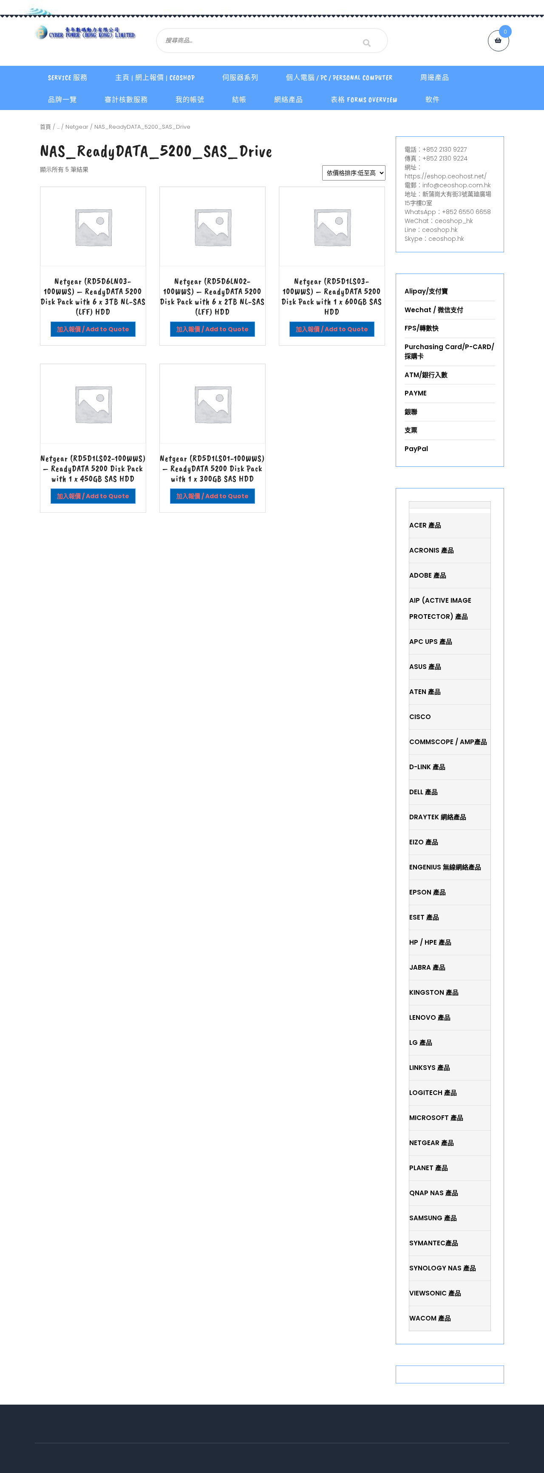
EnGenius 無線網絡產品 (445, 867)
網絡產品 (288, 100)
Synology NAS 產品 (442, 1268)
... (58, 127)
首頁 (45, 127)
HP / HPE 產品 (430, 942)
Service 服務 (68, 77)
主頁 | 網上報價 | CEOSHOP (155, 77)
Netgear (76, 127)
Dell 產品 (423, 791)
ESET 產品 (424, 917)
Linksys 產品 (429, 1067)
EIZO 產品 (423, 842)
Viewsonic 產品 (435, 1293)
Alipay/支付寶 (426, 291)
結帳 (239, 100)
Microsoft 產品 (436, 1117)
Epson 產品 (427, 892)
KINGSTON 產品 (434, 992)
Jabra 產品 (427, 967)
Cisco (420, 716)
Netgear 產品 (431, 1142)
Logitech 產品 (433, 1092)
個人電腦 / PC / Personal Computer (339, 77)
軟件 (432, 100)
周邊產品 (434, 77)
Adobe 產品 (427, 575)
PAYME (416, 393)
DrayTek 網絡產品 (437, 817)
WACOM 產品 (430, 1318)
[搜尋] (367, 43)
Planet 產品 (428, 1167)
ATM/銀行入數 (426, 374)
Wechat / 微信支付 (434, 309)
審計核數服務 (126, 100)
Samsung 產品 (433, 1217)
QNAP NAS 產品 (433, 1192)
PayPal (416, 448)
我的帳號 (190, 100)
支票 (411, 430)
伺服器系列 (240, 77)
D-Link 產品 (427, 766)
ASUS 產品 (425, 666)
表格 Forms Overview (364, 100)
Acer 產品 (425, 525)
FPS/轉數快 (422, 328)
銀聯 (411, 411)
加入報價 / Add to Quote (93, 329)
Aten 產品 (425, 691)
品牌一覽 (62, 100)
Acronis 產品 (431, 550)
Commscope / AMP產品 (448, 741)
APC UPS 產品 (430, 641)
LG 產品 (420, 1042)
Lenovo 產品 (429, 1017)
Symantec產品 (433, 1243)
